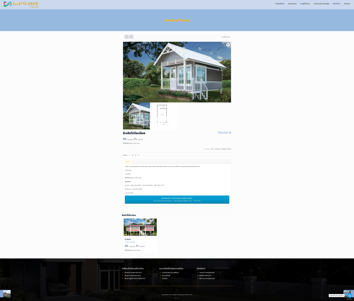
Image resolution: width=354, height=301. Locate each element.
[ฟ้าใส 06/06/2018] (5, 293)
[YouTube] (178, 298)
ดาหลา (128, 239)
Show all (227, 37)
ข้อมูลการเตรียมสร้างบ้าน (133, 275)
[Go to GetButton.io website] (350, 299)
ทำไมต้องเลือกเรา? (205, 275)
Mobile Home (226, 149)
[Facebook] (176, 298)
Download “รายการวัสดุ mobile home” (177, 199)
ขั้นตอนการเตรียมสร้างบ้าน (133, 273)
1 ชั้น (211, 149)
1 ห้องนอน (217, 149)
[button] (228, 45)
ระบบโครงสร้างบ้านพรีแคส (170, 273)
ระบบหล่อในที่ (166, 275)
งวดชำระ (165, 278)
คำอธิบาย (127, 162)
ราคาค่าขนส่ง (129, 193)
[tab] (127, 162)
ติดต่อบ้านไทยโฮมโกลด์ (206, 273)
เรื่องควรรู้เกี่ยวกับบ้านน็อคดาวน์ (135, 278)
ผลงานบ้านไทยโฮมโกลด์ (207, 278)
